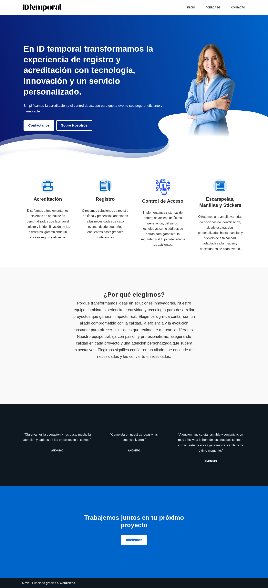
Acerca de (213, 7)
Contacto (238, 7)
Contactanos (39, 125)
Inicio (191, 7)
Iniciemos (134, 540)
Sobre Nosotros (74, 125)
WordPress (67, 583)
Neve (26, 583)
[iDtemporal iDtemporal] (42, 8)
